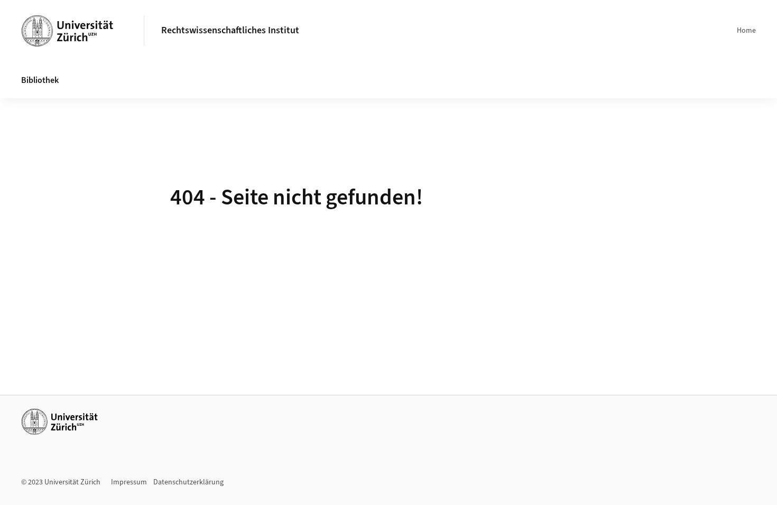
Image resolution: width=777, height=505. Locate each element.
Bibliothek (40, 80)
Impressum (129, 482)
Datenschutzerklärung (188, 482)
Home (746, 30)
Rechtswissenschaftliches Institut (230, 30)
